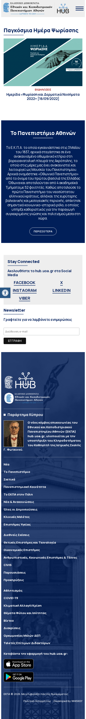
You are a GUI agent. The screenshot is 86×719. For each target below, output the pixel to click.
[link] (5, 293)
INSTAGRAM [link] (25, 290)
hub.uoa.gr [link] (58, 654)
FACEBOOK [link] (24, 282)
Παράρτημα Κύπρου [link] (25, 414)
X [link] (61, 282)
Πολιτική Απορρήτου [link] (37, 701)
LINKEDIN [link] (61, 290)
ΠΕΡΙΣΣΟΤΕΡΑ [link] (43, 231)
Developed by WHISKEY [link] (68, 701)
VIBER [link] (24, 298)
